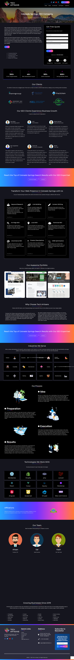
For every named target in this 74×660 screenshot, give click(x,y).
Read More (9, 217)
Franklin (39, 615)
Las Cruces (25, 617)
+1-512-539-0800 (14, 584)
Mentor (54, 615)
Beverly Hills (25, 615)
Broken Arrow (56, 617)
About (49, 5)
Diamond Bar (25, 620)
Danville (39, 614)
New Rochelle (10, 615)
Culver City (40, 617)
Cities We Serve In (25, 639)
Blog (22, 637)
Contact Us (67, 5)
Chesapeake (10, 614)
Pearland (9, 618)
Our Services (54, 5)
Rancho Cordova (56, 614)
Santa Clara (55, 620)
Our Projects (61, 5)
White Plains (10, 617)
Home (46, 5)
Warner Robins (41, 620)
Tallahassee (55, 618)
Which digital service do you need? (34, 578)
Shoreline (10, 620)
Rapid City (25, 618)
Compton (25, 614)
